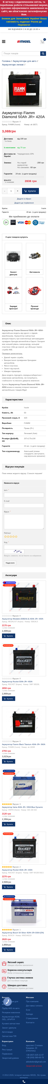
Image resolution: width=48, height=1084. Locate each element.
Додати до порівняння (24, 203)
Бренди (29, 1014)
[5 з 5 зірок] (16, 536)
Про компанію (32, 1001)
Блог (28, 1010)
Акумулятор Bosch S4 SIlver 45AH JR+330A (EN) (23, 933)
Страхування (32, 1018)
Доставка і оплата (34, 1006)
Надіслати (10, 563)
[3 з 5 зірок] (10, 536)
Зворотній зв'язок (34, 1066)
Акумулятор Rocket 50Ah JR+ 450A (17, 682)
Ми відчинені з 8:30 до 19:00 (23, 29)
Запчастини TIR (9, 1036)
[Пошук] (43, 53)
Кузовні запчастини (11, 1023)
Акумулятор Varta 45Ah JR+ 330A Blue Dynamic (22, 807)
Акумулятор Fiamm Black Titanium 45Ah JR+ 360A (23, 744)
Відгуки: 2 (17, 867)
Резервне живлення (11, 1012)
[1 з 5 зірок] (5, 536)
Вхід (4, 1045)
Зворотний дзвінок (10, 1058)
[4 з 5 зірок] (13, 536)
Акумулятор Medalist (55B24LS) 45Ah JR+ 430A (22, 619)
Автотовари (7, 1032)
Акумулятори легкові (13, 64)
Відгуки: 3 (17, 804)
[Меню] (3, 41)
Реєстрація (7, 1049)
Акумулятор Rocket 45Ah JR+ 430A (17, 870)
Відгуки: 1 (17, 930)
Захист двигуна (9, 1028)
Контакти (30, 1022)
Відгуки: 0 (17, 122)
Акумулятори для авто (24, 61)
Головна (6, 61)
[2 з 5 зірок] (8, 536)
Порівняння (7, 1054)
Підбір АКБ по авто (10, 1008)
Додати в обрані (24, 199)
